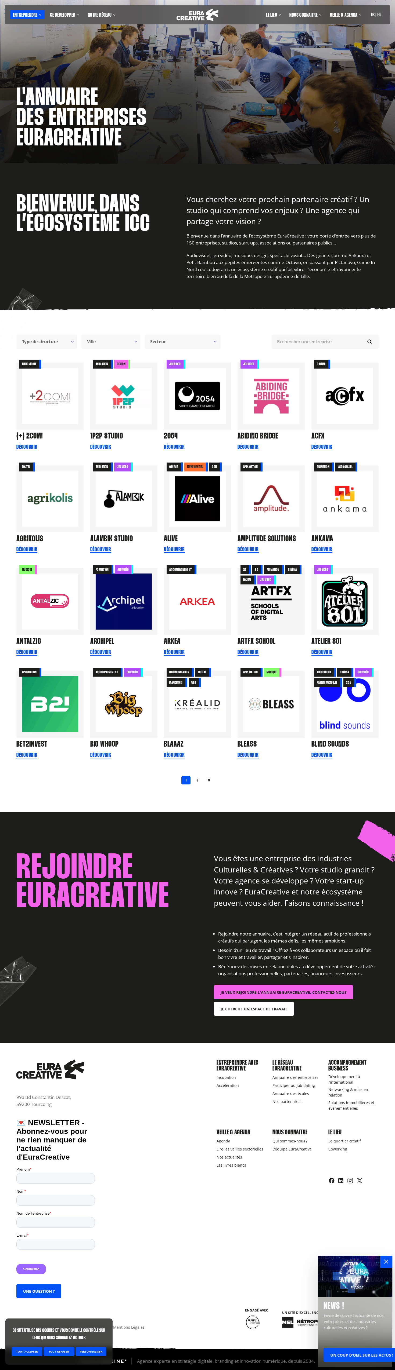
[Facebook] (331, 1180)
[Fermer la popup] (386, 1262)
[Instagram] (350, 1180)
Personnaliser (91, 1351)
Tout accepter (27, 1351)
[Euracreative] (197, 15)
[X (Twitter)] (359, 1180)
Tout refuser (59, 1351)
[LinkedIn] (340, 1180)
